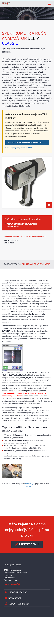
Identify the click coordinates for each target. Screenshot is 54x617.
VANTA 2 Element (11, 240)
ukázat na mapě (11, 584)
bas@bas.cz (14, 597)
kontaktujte (29, 483)
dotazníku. (27, 486)
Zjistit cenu (28, 544)
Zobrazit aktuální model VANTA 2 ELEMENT (24, 142)
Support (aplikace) (18, 603)
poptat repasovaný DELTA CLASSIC (22, 224)
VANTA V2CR (9, 243)
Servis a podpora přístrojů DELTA (18, 148)
